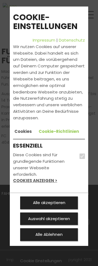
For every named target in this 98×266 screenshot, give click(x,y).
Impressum (44, 40)
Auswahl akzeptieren (49, 218)
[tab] (23, 131)
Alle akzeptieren (49, 202)
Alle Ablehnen (49, 234)
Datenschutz (72, 40)
